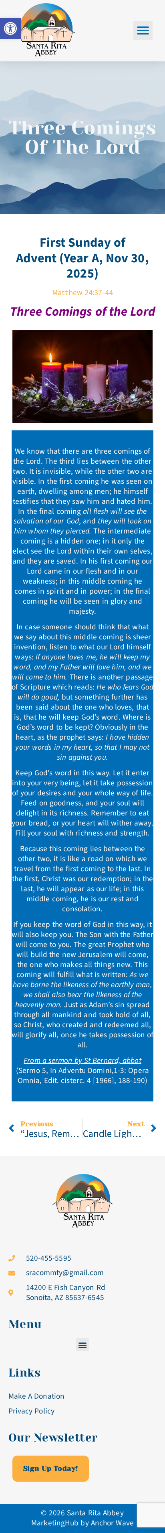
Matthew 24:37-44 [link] (82, 292)
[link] (10, 28)
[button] (143, 30)
